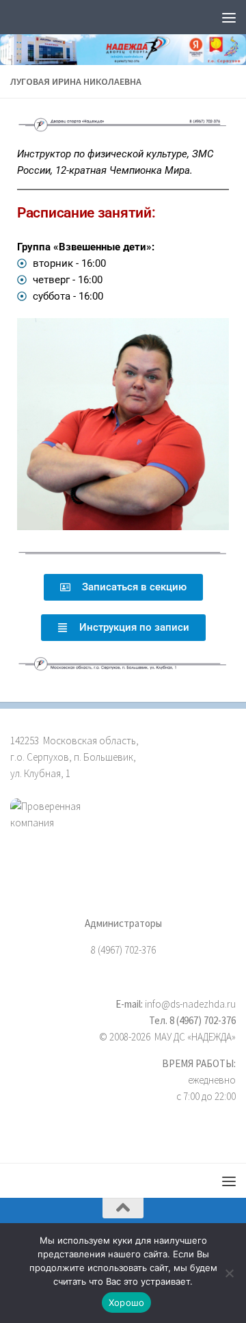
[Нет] (229, 1273)
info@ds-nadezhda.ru (190, 1003)
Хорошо (127, 1302)
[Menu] (229, 17)
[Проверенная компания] (123, 829)
